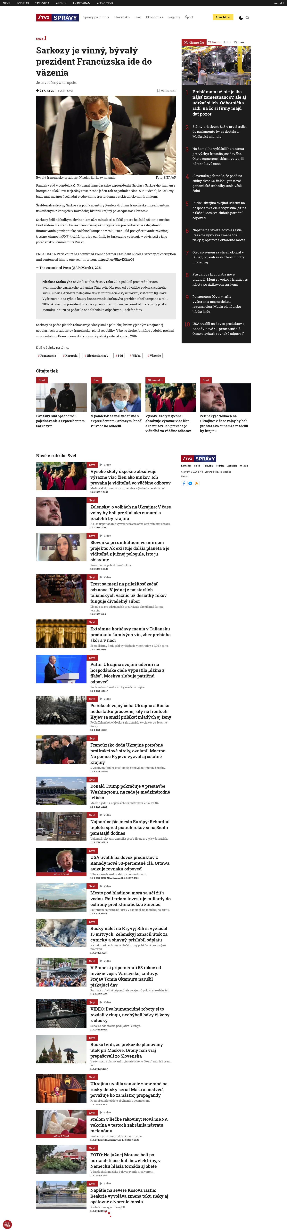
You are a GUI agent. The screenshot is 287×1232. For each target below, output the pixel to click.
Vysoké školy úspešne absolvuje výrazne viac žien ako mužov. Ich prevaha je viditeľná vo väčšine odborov (130, 477)
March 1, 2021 (91, 268)
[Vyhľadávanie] (247, 17)
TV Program (82, 3)
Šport (189, 17)
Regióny (174, 17)
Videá (197, 465)
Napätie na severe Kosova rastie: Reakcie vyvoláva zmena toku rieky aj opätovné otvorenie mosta (219, 235)
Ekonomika (154, 17)
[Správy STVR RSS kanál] (197, 485)
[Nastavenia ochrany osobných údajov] (7, 1224)
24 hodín (214, 42)
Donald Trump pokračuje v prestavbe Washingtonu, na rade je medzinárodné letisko (130, 791)
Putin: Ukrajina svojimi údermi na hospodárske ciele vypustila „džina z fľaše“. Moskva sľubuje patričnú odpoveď (219, 210)
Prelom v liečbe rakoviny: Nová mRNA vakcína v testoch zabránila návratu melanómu (129, 1124)
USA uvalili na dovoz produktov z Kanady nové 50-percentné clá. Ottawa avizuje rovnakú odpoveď (218, 328)
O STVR (244, 465)
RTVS (50, 90)
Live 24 (221, 17)
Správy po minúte (96, 17)
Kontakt (279, 3)
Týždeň (239, 42)
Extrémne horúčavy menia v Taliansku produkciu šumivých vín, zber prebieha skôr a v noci (130, 634)
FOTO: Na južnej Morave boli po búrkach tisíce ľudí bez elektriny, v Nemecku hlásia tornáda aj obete (125, 1160)
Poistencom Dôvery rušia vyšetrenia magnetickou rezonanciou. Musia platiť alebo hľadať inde (217, 304)
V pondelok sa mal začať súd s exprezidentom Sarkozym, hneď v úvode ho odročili (116, 420)
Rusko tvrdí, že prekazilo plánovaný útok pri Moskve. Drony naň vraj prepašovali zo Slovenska (126, 1050)
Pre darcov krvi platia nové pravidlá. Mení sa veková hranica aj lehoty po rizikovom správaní (220, 279)
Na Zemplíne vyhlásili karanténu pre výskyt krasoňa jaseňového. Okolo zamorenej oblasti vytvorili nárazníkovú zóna (218, 156)
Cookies (184, 476)
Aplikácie (232, 465)
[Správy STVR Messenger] (190, 485)
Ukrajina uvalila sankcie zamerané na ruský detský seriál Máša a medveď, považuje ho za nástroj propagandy (129, 1089)
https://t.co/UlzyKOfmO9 (116, 259)
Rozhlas (23, 3)
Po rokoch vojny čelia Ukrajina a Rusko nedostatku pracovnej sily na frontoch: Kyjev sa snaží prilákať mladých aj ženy (130, 711)
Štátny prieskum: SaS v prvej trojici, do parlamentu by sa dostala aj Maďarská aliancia (220, 131)
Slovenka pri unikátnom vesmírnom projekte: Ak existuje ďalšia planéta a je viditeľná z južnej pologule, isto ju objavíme (129, 551)
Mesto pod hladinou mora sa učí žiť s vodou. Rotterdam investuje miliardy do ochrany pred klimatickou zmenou (130, 898)
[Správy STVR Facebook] (184, 485)
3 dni (227, 42)
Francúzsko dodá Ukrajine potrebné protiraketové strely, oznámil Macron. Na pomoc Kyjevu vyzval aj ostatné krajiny (128, 753)
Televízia (42, 3)
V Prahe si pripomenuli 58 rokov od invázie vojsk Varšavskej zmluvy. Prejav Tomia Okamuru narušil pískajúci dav (125, 976)
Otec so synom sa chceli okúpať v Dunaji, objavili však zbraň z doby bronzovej (218, 257)
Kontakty (186, 465)
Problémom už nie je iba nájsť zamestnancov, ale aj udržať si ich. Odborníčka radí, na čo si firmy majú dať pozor (219, 103)
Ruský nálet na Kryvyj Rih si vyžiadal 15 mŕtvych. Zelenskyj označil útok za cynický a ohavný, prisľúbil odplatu (129, 934)
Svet (138, 17)
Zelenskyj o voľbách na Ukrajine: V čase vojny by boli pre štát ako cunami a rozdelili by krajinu (130, 512)
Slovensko (122, 17)
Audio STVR (105, 3)
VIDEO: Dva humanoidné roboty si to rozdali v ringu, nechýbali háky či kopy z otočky (130, 1014)
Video (107, 464)
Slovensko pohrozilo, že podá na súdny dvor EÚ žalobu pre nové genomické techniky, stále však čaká (217, 183)
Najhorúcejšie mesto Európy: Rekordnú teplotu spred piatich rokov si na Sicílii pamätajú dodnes (130, 827)
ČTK (42, 90)
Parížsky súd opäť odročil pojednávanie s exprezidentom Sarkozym (60, 420)
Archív (61, 3)
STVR (6, 3)
